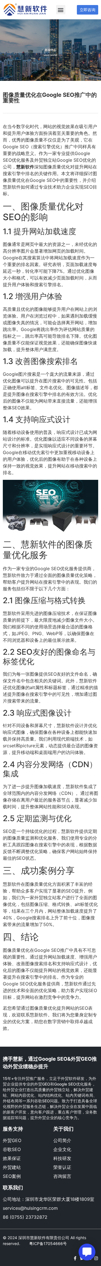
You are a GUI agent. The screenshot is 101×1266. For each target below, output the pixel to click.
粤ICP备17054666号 (48, 1243)
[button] (60, 9)
